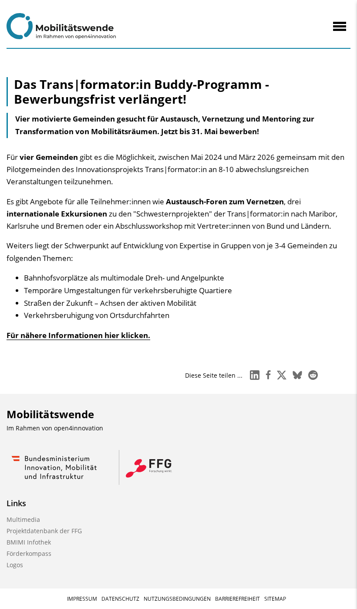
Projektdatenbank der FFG (44, 531)
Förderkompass (29, 553)
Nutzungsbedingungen (177, 598)
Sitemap (275, 598)
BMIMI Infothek (29, 542)
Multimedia (23, 519)
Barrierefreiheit (237, 598)
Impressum (82, 598)
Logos (15, 565)
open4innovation (78, 428)
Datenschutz (120, 598)
